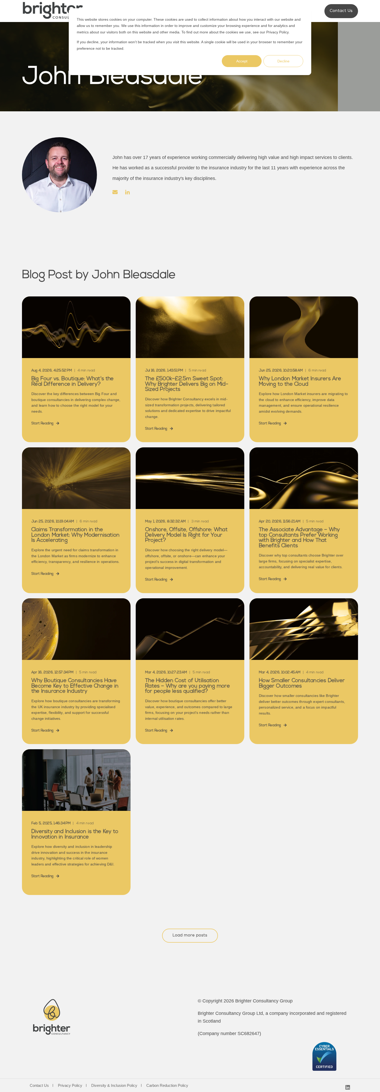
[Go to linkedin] (125, 192)
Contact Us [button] (341, 11)
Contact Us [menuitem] (39, 1085)
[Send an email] (116, 192)
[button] (190, 936)
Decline (283, 61)
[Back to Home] (53, 11)
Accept (241, 61)
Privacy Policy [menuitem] (70, 1085)
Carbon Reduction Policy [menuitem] (167, 1085)
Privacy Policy (277, 32)
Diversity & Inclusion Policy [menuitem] (114, 1085)
